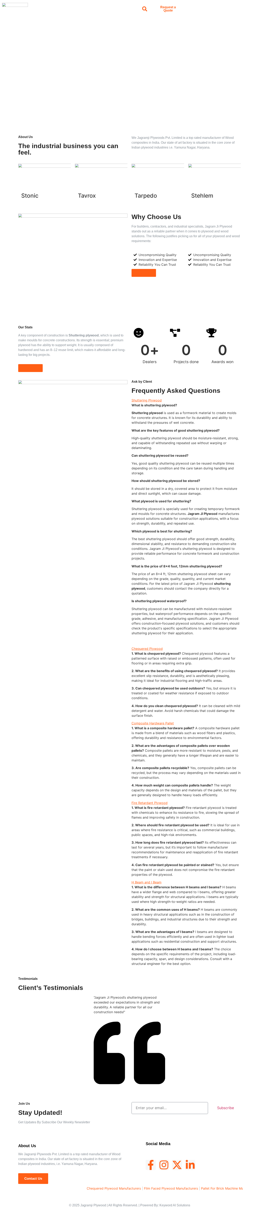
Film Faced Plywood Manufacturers (156, 1188)
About (62, 9)
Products (82, 9)
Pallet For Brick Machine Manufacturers (216, 1188)
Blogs (102, 9)
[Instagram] (164, 1165)
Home (44, 9)
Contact (121, 9)
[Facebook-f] (151, 1165)
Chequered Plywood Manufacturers (99, 1188)
